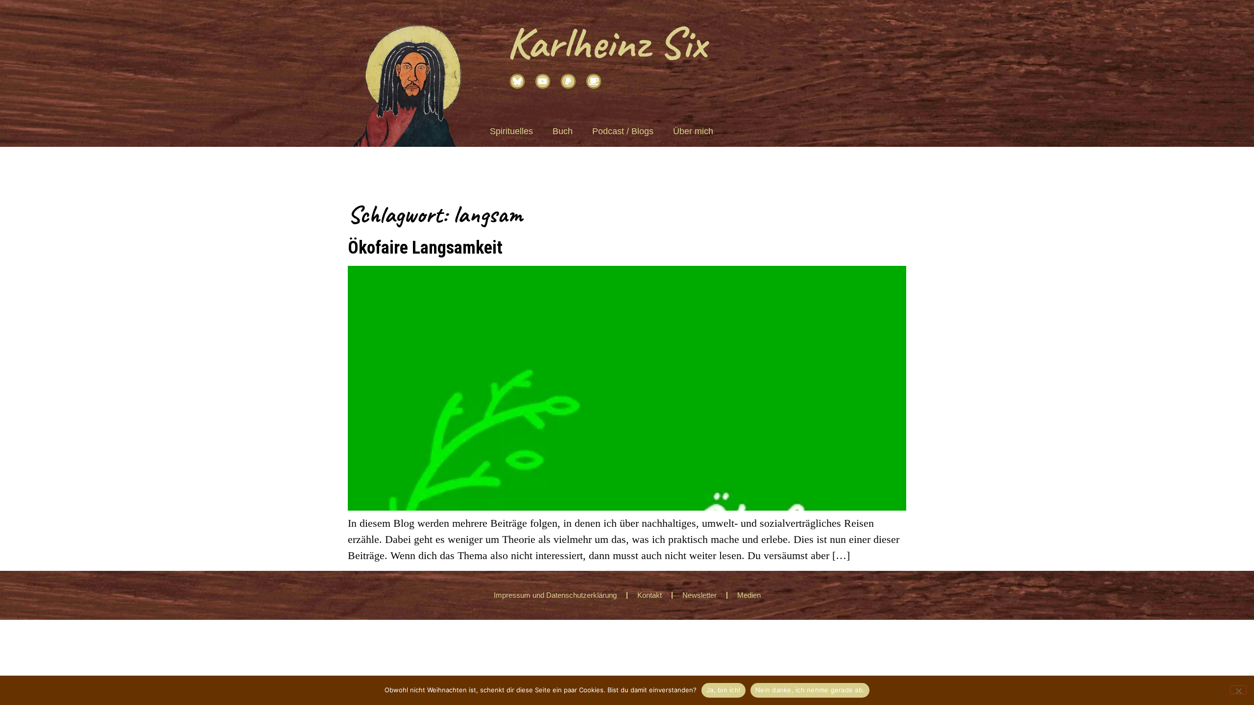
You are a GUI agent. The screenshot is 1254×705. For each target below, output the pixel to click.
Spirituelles (511, 131)
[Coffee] (594, 81)
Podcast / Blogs (622, 131)
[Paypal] (568, 81)
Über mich (693, 131)
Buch (563, 131)
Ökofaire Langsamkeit (425, 247)
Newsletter (699, 595)
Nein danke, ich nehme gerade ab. (810, 690)
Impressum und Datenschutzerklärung (555, 595)
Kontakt (649, 595)
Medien (749, 595)
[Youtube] (543, 81)
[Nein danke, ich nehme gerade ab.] (1238, 689)
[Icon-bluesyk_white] (517, 81)
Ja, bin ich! (723, 690)
